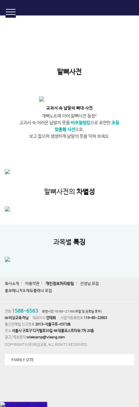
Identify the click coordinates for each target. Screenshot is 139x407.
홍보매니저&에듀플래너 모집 (28, 291)
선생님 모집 (89, 284)
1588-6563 (25, 311)
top (129, 353)
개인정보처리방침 (60, 284)
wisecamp (69, 8)
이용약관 (32, 284)
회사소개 (12, 284)
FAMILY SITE (22, 360)
